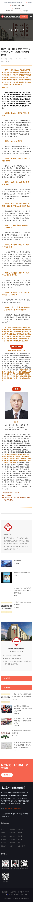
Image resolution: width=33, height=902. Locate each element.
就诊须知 (12, 833)
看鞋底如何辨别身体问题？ (23, 572)
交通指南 (12, 839)
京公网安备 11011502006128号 (18, 894)
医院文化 (3, 846)
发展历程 (3, 842)
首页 (2, 829)
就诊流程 (12, 836)
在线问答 (12, 846)
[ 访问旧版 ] (26, 11)
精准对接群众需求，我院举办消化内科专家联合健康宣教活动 (23, 721)
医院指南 (12, 829)
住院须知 (12, 842)
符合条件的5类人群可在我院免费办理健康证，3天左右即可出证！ (22, 590)
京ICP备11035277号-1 (24, 892)
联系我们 (3, 839)
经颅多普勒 (17, 560)
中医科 (20, 839)
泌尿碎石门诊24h (23, 846)
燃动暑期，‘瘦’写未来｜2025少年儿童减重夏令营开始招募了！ (23, 708)
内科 (19, 842)
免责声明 (13, 892)
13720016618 (10, 11)
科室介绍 (20, 829)
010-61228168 (18, 8)
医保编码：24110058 (18, 5)
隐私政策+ (5, 892)
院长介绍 (3, 836)
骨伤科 (20, 833)
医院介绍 (3, 833)
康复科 (20, 836)
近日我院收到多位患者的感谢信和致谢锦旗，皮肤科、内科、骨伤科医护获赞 (23, 745)
